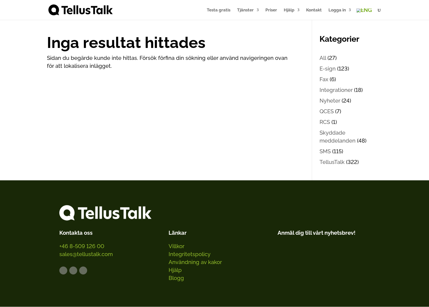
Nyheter (330, 100)
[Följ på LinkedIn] (63, 270)
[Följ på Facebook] (73, 270)
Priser (271, 10)
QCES (327, 111)
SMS (325, 151)
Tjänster (245, 10)
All (323, 58)
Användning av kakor (195, 262)
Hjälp (289, 10)
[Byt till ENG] (364, 10)
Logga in (337, 10)
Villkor (176, 246)
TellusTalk (332, 162)
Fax (324, 79)
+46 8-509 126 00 (81, 246)
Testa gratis (218, 10)
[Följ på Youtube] (83, 270)
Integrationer (336, 90)
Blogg (176, 278)
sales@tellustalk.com (86, 254)
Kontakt (314, 10)
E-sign (328, 68)
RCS (325, 122)
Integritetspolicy (190, 254)
